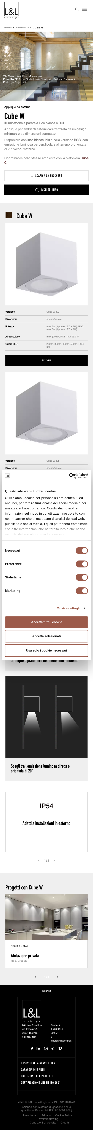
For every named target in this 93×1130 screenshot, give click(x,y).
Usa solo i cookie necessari (46, 650)
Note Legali (30, 1115)
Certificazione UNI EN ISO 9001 (41, 1082)
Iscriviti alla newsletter (38, 1063)
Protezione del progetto (37, 1076)
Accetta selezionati (46, 636)
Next (53, 860)
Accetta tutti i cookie (46, 622)
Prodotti (22, 28)
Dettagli (46, 360)
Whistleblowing (48, 1119)
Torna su (46, 990)
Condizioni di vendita (43, 1122)
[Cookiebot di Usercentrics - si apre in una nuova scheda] (69, 476)
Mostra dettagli (68, 608)
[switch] (82, 563)
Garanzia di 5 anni (33, 1069)
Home (8, 28)
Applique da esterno (17, 107)
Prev (39, 860)
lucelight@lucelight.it (61, 1041)
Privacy (46, 1115)
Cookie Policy (63, 1115)
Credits (65, 1122)
